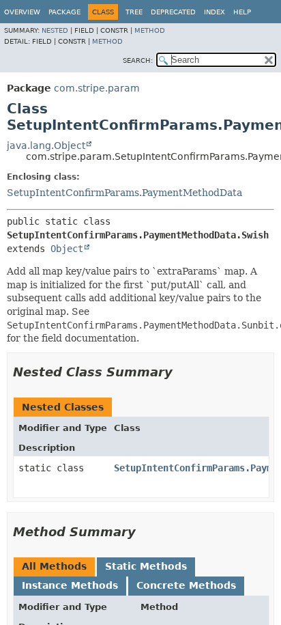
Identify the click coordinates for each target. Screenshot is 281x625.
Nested (55, 30)
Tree (134, 12)
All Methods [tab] (54, 566)
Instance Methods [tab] (70, 585)
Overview (22, 12)
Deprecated (173, 12)
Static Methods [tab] (146, 566)
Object (66, 248)
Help (242, 12)
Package (64, 12)
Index (214, 12)
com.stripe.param (97, 88)
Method (149, 30)
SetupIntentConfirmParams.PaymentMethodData (124, 192)
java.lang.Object (46, 145)
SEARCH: (138, 60)
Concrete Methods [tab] (186, 585)
